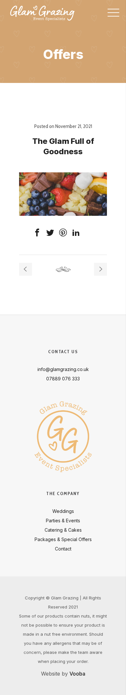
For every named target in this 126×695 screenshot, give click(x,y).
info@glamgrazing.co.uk (63, 369)
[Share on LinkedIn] (75, 232)
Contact (63, 548)
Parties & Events (63, 520)
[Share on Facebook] (37, 232)
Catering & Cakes (63, 530)
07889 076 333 (63, 378)
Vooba (77, 673)
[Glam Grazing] (42, 13)
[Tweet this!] (50, 232)
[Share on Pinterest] (63, 232)
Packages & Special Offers (63, 539)
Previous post (25, 269)
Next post (100, 269)
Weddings (63, 511)
